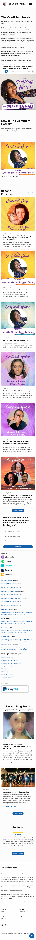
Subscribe (18, 547)
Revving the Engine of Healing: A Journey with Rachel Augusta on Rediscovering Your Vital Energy (17, 237)
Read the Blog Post (10, 763)
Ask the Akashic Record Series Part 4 (15, 340)
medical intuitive (6, 645)
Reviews (3, 918)
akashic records (6, 581)
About (3, 914)
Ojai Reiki (21, 909)
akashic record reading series (11, 598)
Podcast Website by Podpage (25, 933)
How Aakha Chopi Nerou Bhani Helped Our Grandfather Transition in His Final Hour (17, 496)
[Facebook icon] (2, 925)
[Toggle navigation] (30, 3)
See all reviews (18, 853)
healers (3, 627)
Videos (3, 911)
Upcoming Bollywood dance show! (16, 792)
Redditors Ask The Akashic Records (15, 177)
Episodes (3, 909)
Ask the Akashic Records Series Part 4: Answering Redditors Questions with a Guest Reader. (16, 443)
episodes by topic (14, 131)
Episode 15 (18, 835)
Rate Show (22, 911)
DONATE (21, 916)
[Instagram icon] (5, 925)
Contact (21, 914)
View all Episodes (18, 510)
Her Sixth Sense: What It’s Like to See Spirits (18, 391)
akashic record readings (9, 591)
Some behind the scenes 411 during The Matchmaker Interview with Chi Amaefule (17, 746)
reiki (2, 618)
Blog (2, 916)
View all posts (18, 813)
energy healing (6, 609)
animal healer (5, 636)
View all (30, 193)
